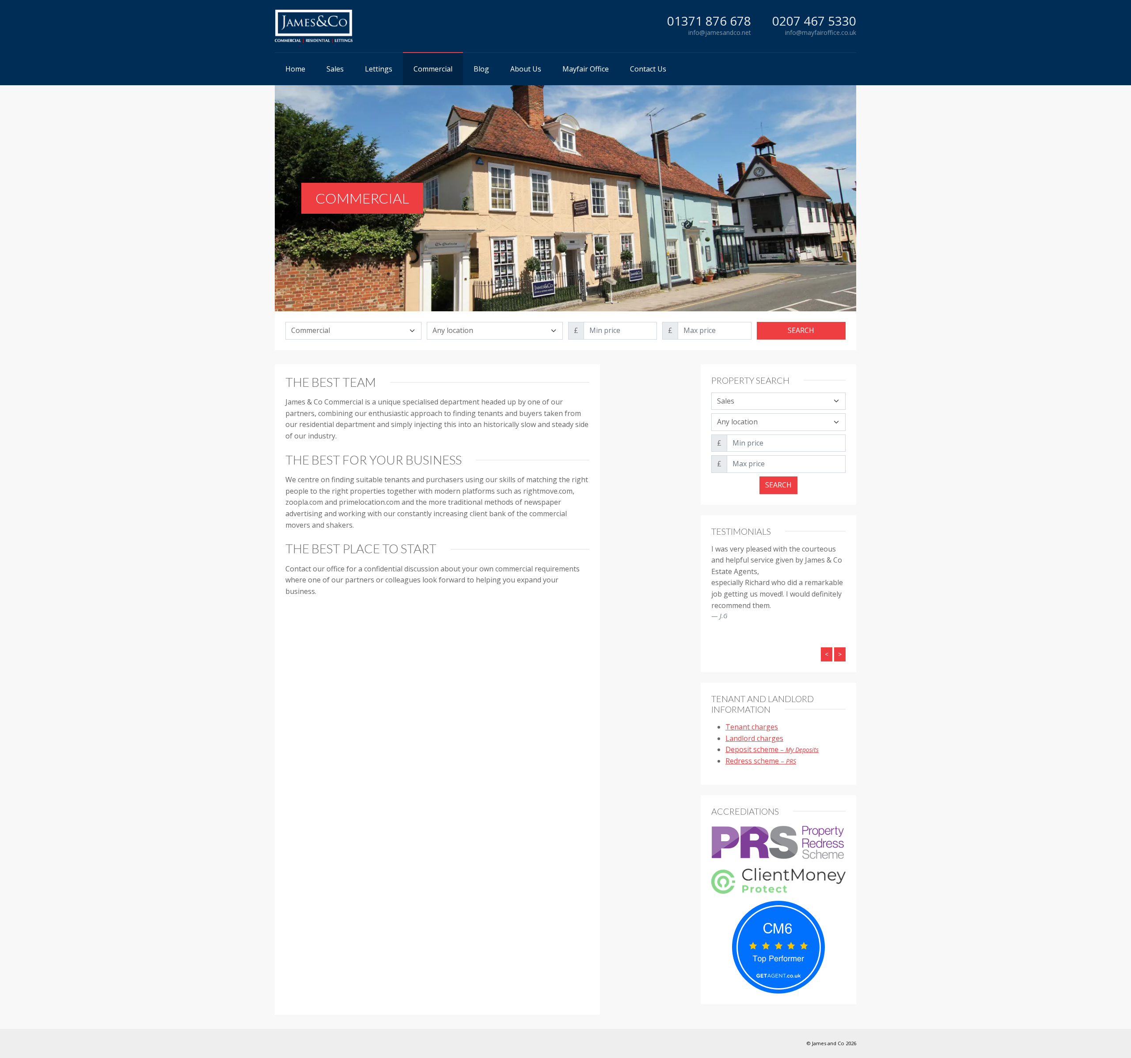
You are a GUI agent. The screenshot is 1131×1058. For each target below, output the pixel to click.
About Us (525, 69)
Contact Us (648, 69)
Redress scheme (760, 761)
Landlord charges (754, 738)
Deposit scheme (772, 749)
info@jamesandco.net (719, 32)
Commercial (433, 69)
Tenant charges (751, 727)
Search (801, 330)
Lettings (378, 69)
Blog (481, 69)
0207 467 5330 (814, 21)
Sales (335, 69)
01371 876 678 (709, 21)
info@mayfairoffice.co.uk (820, 32)
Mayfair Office (585, 69)
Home (295, 69)
